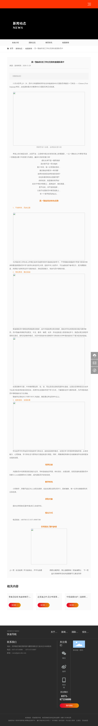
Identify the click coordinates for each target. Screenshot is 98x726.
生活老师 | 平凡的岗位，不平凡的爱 (29, 570)
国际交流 (32, 43)
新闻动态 (19, 48)
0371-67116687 (31, 650)
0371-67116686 (17, 650)
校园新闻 (65, 43)
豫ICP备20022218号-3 (43, 720)
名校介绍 (15, 43)
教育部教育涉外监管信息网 (51, 717)
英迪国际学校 (36, 717)
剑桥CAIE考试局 (66, 717)
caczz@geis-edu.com (19, 653)
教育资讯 (49, 43)
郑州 (73, 720)
